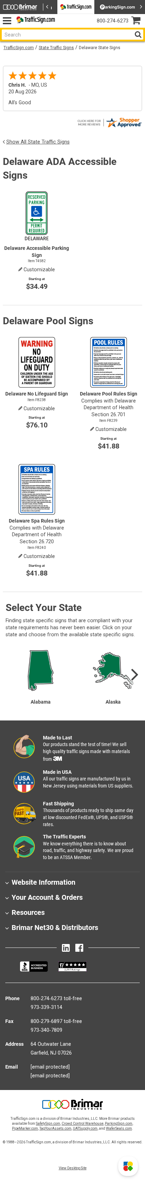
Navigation (7, 21)
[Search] (138, 34)
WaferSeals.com (119, 1128)
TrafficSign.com (19, 47)
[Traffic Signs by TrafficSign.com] (34, 21)
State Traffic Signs (56, 47)
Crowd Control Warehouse (82, 1123)
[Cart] (138, 21)
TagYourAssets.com (55, 1128)
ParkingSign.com (118, 1123)
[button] (128, 1166)
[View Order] (63, 26)
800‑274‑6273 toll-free (56, 998)
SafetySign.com (48, 1123)
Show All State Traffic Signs (38, 142)
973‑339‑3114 (46, 1007)
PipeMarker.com (25, 1128)
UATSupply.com (85, 1128)
